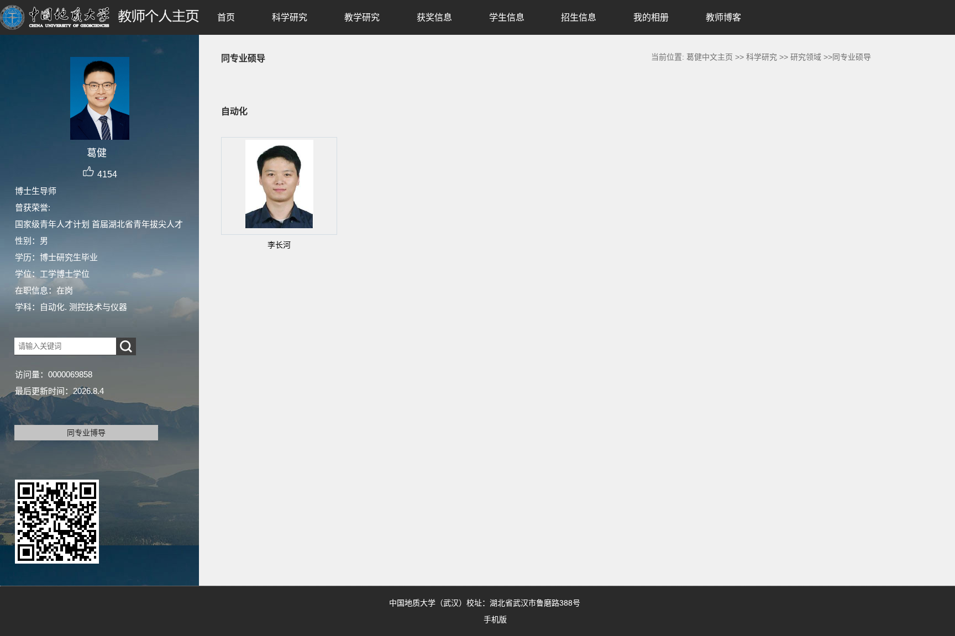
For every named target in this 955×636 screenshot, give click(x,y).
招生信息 (578, 17)
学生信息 (506, 17)
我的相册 (651, 17)
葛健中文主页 (709, 56)
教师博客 (723, 17)
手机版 (495, 619)
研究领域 (805, 56)
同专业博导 (86, 432)
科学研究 (289, 17)
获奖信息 (434, 17)
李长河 (279, 244)
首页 (226, 17)
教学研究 (362, 17)
